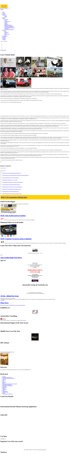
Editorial (3, 17)
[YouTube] (7, 236)
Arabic (6, 15)
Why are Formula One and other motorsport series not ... (11, 184)
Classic (6, 20)
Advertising (6, 19)
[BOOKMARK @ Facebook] (2, 44)
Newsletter (4, 36)
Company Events (7, 21)
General (6, 23)
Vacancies (4, 38)
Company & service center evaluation (15, 239)
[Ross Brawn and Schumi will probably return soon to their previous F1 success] (8, 77)
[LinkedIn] (10, 236)
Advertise (4, 37)
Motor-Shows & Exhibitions (7, 384)
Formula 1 (6, 22)
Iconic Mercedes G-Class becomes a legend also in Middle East (12, 182)
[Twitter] (4, 236)
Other (5, 35)
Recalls (3, 382)
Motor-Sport (4, 387)
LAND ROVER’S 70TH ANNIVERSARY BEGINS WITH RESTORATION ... (15, 175)
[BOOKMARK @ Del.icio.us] (2, 43)
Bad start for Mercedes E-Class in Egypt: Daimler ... (10, 177)
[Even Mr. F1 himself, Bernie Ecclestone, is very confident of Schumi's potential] (23, 77)
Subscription (7, 28)
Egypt (5, 31)
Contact (3, 18)
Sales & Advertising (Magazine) (10, 27)
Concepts (3, 380)
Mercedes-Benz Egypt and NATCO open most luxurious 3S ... (12, 186)
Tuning (3, 390)
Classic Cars (4, 389)
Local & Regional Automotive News (8, 378)
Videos (3, 13)
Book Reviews (4, 391)
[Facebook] (1, 236)
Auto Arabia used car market (13, 215)
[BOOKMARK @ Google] (2, 45)
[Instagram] (13, 236)
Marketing (6, 24)
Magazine (4, 14)
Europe (6, 33)
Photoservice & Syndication (9, 25)
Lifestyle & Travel (5, 392)
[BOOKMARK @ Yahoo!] (2, 47)
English (6, 16)
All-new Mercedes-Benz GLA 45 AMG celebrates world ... (12, 193)
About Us (4, 39)
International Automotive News (7, 377)
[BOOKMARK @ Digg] (2, 46)
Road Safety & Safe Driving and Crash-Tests (9, 383)
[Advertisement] (12, 2)
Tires (3, 381)
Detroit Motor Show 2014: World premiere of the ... (10, 191)
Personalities (4, 386)
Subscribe (4, 30)
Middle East (6, 32)
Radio (3, 12)
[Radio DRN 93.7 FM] (35, 281)
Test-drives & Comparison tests (7, 385)
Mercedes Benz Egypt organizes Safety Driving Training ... (12, 189)
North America (7, 34)
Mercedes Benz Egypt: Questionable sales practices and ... (11, 173)
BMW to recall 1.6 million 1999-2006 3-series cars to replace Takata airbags (12, 305)
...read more (2, 300)
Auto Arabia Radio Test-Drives (11, 257)
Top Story (4, 376)
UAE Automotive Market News (14, 197)
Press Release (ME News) (9, 26)
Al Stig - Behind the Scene (9, 296)
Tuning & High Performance (9, 29)
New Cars (4, 379)
